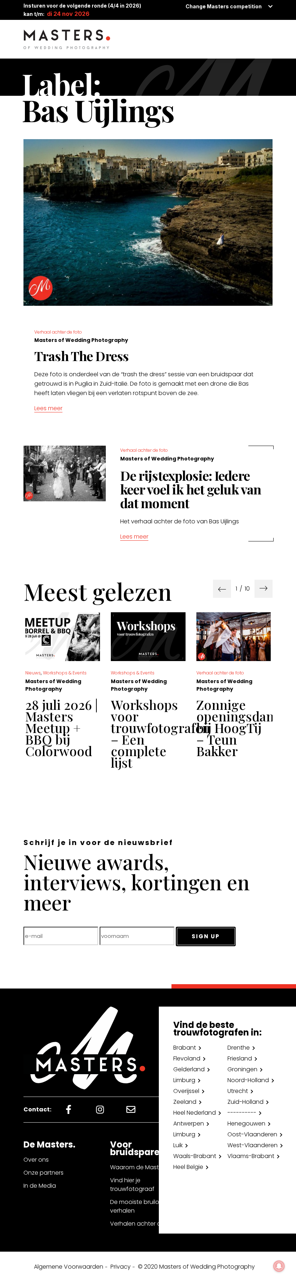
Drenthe (238, 1047)
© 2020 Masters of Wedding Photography (196, 1266)
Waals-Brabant (194, 1156)
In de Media (39, 1186)
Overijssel (186, 1091)
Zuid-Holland (245, 1102)
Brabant (184, 1047)
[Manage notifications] (279, 1266)
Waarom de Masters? (140, 1167)
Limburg (184, 1080)
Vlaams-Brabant (250, 1156)
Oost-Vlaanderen (252, 1134)
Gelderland (189, 1069)
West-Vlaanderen (252, 1145)
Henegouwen (246, 1123)
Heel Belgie (188, 1167)
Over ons (36, 1159)
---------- (241, 1113)
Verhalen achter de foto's (146, 1223)
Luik (178, 1145)
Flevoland (186, 1058)
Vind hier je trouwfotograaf (132, 1184)
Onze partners (43, 1173)
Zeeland (184, 1102)
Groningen (242, 1069)
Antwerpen (188, 1123)
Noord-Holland (248, 1080)
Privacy (120, 1266)
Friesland (239, 1058)
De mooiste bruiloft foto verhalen (143, 1206)
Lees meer (48, 408)
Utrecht (237, 1091)
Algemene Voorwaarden (68, 1266)
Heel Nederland (194, 1113)
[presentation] (222, 589)
